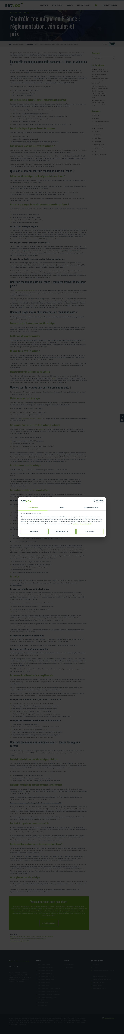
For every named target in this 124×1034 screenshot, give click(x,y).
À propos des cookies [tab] (91, 507)
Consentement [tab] (33, 507)
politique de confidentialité (82, 524)
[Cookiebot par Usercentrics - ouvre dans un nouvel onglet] (95, 501)
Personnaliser (61, 531)
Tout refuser (34, 531)
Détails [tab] (62, 507)
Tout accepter (89, 531)
